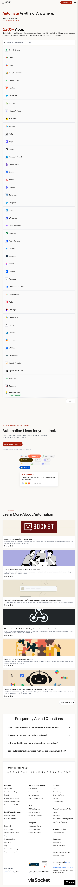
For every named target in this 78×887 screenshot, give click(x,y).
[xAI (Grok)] (16, 871)
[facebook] (34, 871)
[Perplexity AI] (13, 871)
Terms (55, 865)
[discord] (47, 871)
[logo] (8, 2)
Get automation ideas (11, 444)
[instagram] (30, 871)
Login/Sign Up (66, 2)
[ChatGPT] (6, 871)
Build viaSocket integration (10, 20)
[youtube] (43, 871)
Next (69, 401)
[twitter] (39, 871)
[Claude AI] (9, 871)
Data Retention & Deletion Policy (63, 867)
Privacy (67, 862)
